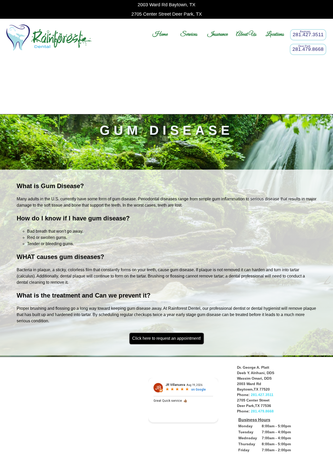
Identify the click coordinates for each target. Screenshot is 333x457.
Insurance (217, 34)
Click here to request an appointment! (166, 338)
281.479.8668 (262, 411)
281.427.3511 (262, 395)
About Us (246, 34)
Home (160, 34)
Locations (275, 34)
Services (188, 34)
